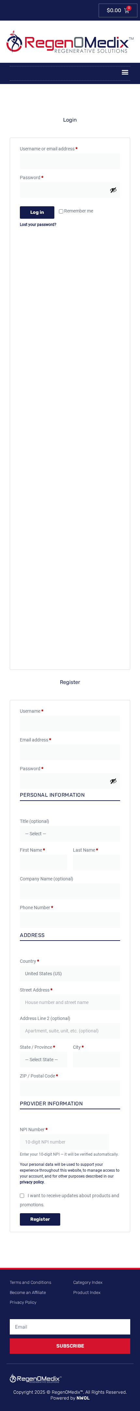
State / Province (37, 1047)
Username (40, 710)
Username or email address (57, 147)
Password (40, 176)
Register (40, 1219)
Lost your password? (38, 224)
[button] (124, 71)
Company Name (46, 878)
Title (34, 821)
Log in (37, 212)
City (78, 1047)
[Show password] (113, 190)
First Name (32, 850)
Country (29, 961)
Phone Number (36, 907)
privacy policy (32, 1182)
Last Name (85, 850)
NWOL (83, 1398)
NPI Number (34, 1129)
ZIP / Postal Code (39, 1076)
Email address (44, 738)
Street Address (36, 990)
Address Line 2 (45, 1018)
